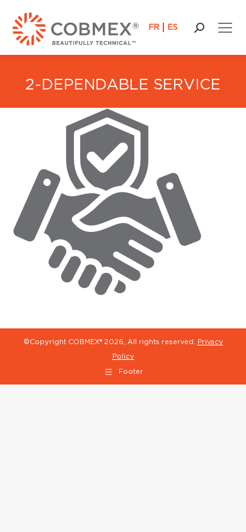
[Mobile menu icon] (225, 28)
